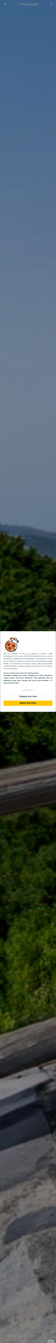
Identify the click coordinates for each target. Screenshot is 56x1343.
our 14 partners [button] (30, 654)
